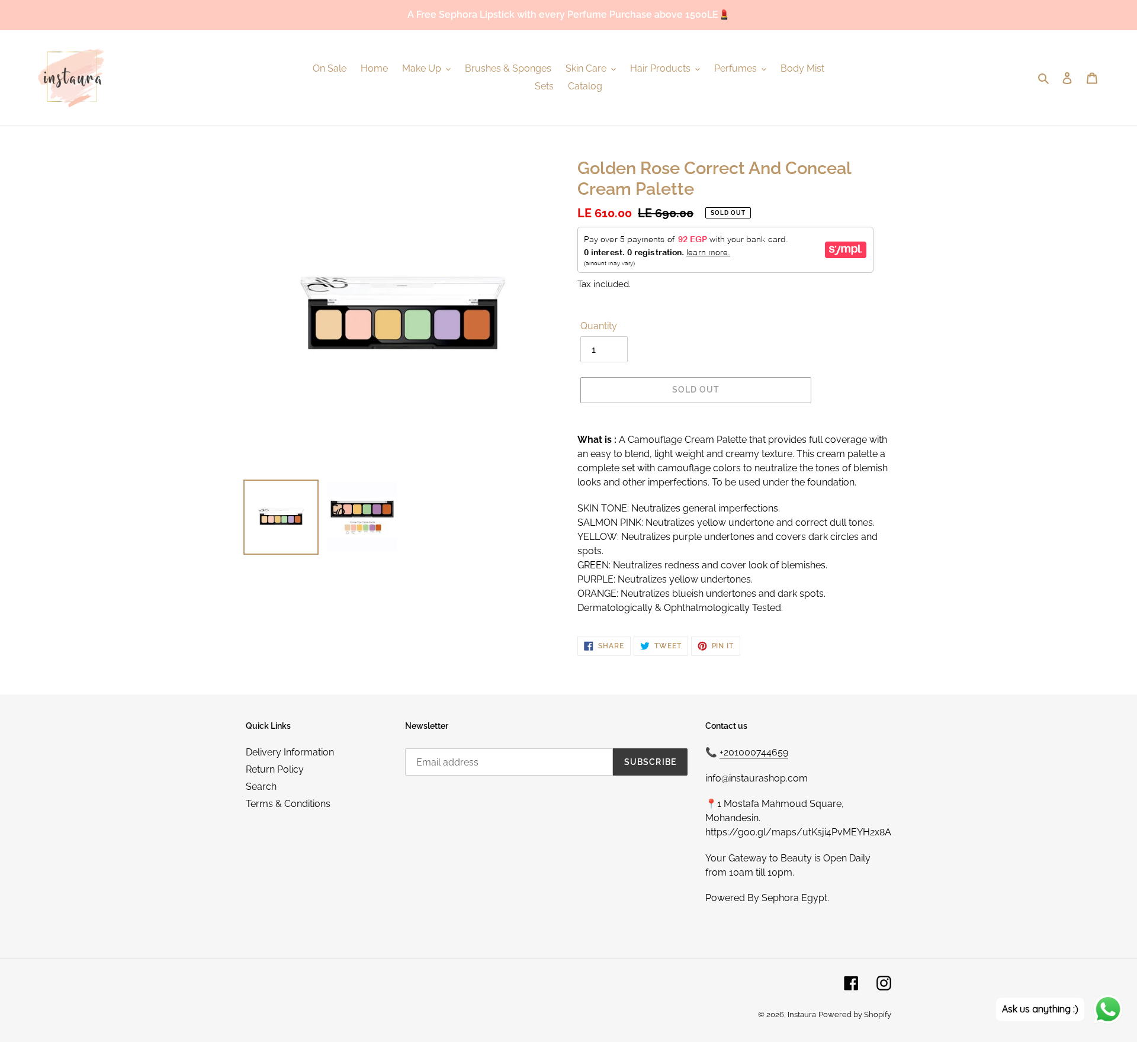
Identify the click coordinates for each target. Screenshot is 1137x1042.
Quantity (598, 326)
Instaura (802, 1014)
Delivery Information (290, 752)
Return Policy (275, 769)
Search (261, 786)
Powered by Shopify (854, 1014)
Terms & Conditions (288, 803)
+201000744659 (754, 752)
